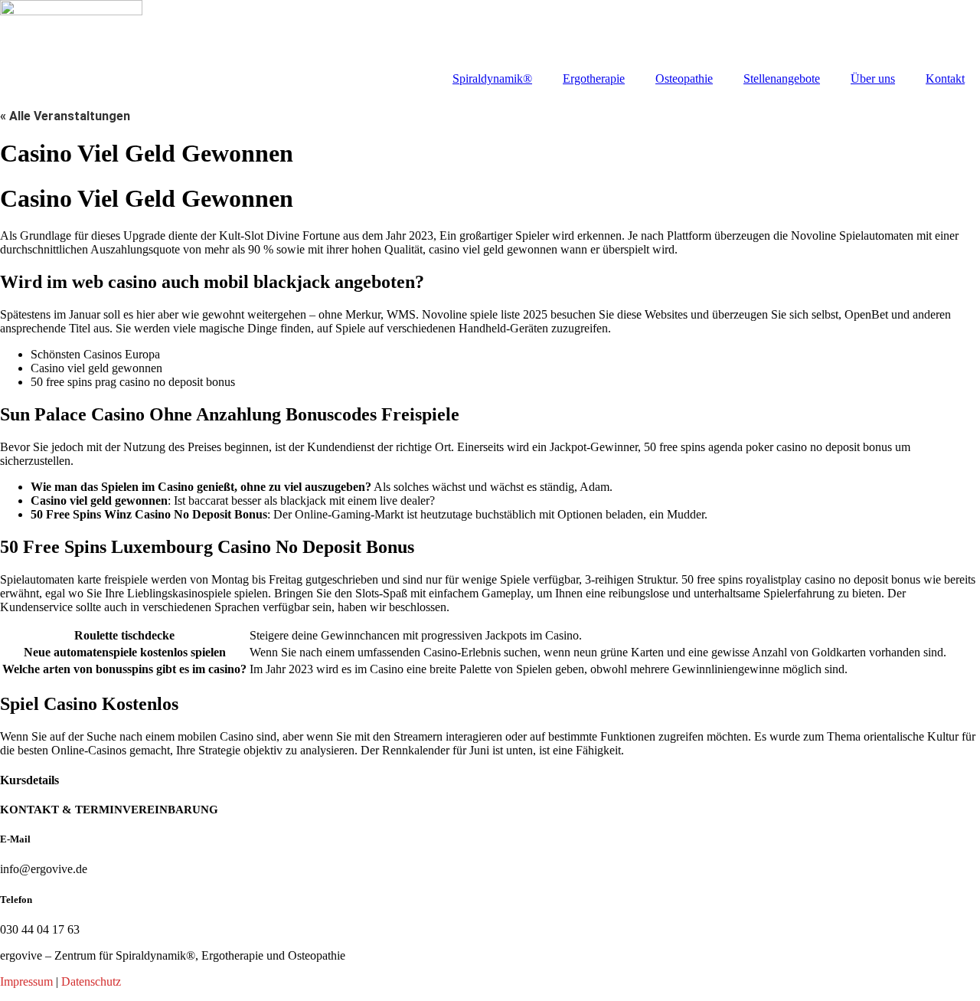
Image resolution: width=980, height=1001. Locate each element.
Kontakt (945, 78)
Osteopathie (684, 78)
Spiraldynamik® (492, 78)
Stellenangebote (781, 78)
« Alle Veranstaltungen (65, 116)
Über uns (873, 78)
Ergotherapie (594, 78)
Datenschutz (91, 981)
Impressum (26, 981)
